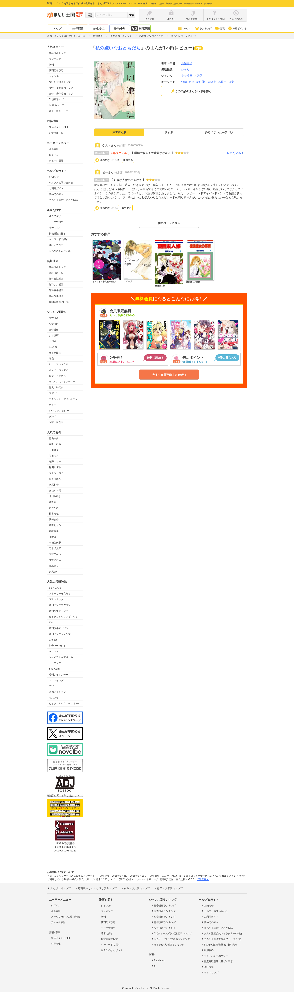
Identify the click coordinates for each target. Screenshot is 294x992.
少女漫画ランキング (165, 916)
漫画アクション (57, 692)
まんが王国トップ (60, 888)
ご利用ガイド (56, 188)
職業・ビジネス (57, 376)
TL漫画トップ (56, 99)
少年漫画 (54, 335)
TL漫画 (53, 341)
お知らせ (54, 176)
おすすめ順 (119, 132)
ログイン (54, 155)
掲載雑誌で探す (57, 233)
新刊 (222, 28)
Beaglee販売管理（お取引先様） (222, 944)
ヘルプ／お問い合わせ (61, 182)
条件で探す (55, 216)
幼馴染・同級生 (206, 81)
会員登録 (54, 149)
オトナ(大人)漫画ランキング (169, 944)
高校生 (222, 81)
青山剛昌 (54, 438)
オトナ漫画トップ (58, 111)
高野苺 (52, 536)
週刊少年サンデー (58, 674)
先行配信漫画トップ (60, 82)
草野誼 (52, 502)
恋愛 (51, 358)
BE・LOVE (55, 587)
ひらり (185, 69)
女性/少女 (99, 28)
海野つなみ (55, 461)
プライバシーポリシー (216, 955)
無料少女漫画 (56, 284)
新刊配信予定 (56, 70)
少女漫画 (54, 323)
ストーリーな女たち (60, 593)
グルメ (52, 416)
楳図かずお (55, 467)
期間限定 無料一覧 (59, 301)
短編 (184, 81)
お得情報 (56, 943)
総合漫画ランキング (165, 905)
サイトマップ (211, 972)
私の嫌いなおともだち (118, 47)
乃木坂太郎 (55, 548)
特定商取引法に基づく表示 (218, 961)
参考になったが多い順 (219, 132)
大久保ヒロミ (56, 473)
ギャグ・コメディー (60, 370)
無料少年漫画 (56, 296)
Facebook (159, 960)
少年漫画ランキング (165, 928)
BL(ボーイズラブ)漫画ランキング (172, 939)
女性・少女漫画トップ (61, 87)
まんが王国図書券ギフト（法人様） (223, 939)
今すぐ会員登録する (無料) (169, 374)
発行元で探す (56, 245)
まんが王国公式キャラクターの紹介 (223, 933)
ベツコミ (54, 651)
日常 (231, 81)
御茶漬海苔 (55, 479)
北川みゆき (55, 496)
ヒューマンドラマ (58, 364)
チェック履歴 (56, 160)
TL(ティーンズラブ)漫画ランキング (173, 933)
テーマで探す (56, 222)
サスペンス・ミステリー (62, 381)
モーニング (55, 663)
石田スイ (54, 450)
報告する (128, 160)
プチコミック (56, 599)
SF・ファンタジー (59, 410)
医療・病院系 (56, 422)
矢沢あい (54, 571)
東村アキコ (55, 554)
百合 (191, 81)
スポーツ (54, 393)
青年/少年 (120, 28)
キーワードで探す (58, 239)
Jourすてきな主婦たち (61, 657)
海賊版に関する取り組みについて (65, 795)
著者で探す (55, 227)
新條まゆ (54, 519)
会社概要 (209, 967)
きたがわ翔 (55, 490)
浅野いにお (55, 444)
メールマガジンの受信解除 (65, 916)
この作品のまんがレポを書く (193, 91)
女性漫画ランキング (165, 911)
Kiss (51, 622)
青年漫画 (54, 329)
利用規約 (209, 950)
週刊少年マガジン (58, 628)
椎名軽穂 (54, 513)
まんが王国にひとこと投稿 (63, 200)
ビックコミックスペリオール (64, 703)
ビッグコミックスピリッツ (63, 616)
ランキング (206, 28)
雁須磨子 (186, 63)
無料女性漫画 (56, 278)
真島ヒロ (54, 565)
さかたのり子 (56, 507)
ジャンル (187, 28)
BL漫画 (53, 347)
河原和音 (54, 484)
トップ (57, 28)
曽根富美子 (55, 531)
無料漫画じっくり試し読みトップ (97, 888)
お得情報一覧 (56, 133)
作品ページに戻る (169, 223)
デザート (54, 686)
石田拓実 (54, 455)
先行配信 (78, 28)
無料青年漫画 (56, 290)
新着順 (169, 132)
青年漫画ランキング (165, 922)
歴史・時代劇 (56, 387)
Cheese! (53, 639)
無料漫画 (144, 28)
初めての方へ (56, 194)
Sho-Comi (54, 668)
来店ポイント (240, 28)
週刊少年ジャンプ (58, 610)
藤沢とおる (55, 560)
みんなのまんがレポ (60, 251)
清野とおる (55, 525)
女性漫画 (54, 318)
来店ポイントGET (58, 127)
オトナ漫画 (55, 352)
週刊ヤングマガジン (60, 605)
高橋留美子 (55, 542)
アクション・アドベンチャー (64, 399)
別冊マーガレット (58, 645)
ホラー (52, 404)
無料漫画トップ (57, 53)
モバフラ (54, 697)
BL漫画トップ (56, 105)
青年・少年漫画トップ (61, 93)
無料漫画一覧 (56, 273)
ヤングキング (56, 680)
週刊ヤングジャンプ (60, 634)
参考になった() (109, 160)
